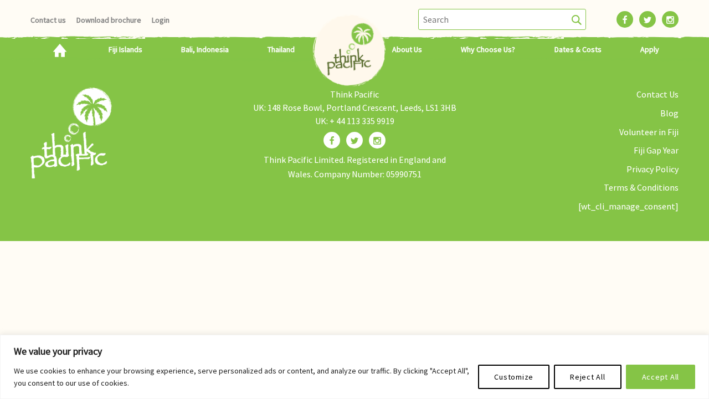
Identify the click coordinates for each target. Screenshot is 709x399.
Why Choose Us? (488, 49)
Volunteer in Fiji (649, 131)
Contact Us (657, 94)
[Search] (577, 19)
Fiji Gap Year (656, 150)
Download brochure (108, 20)
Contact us (48, 20)
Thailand (281, 49)
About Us (407, 49)
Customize (513, 377)
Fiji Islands (125, 49)
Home (59, 49)
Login (160, 20)
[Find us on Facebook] (331, 140)
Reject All (587, 377)
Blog (669, 113)
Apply (649, 49)
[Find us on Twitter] (354, 140)
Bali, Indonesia (205, 49)
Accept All (661, 377)
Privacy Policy (652, 169)
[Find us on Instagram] (377, 140)
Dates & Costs (578, 49)
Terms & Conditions (641, 187)
